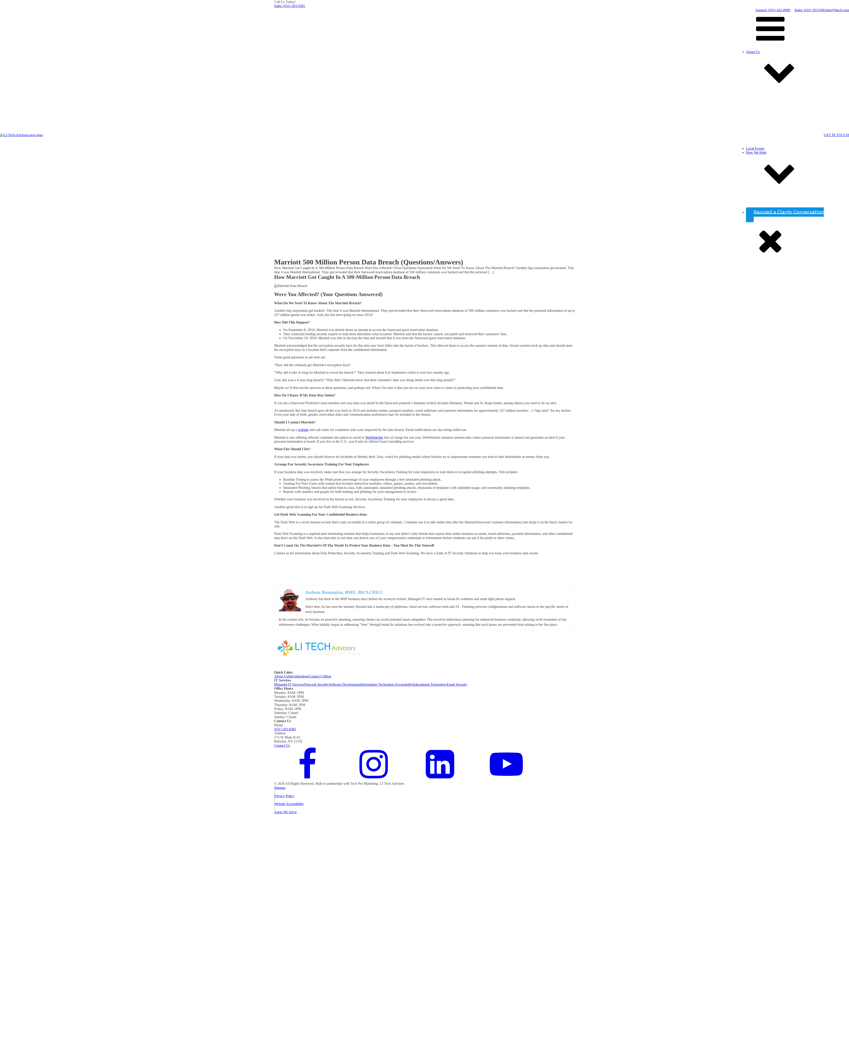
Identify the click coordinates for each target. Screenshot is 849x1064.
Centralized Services (747, 207)
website (303, 430)
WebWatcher (374, 437)
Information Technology (378, 684)
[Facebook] (307, 779)
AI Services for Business (750, 191)
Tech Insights (742, 90)
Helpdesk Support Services (752, 203)
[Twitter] (373, 779)
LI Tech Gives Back (747, 140)
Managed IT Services (289, 684)
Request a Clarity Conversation (789, 212)
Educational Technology (430, 684)
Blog (327, 676)
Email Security (457, 684)
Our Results (741, 98)
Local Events (755, 148)
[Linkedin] (440, 779)
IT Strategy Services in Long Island (757, 195)
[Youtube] (506, 779)
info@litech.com (837, 10)
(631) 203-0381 (285, 729)
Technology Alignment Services (755, 199)
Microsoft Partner (745, 144)
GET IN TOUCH (836, 135)
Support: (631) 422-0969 (772, 10)
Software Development (345, 684)
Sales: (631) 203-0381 (289, 6)
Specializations (298, 676)
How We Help (756, 152)
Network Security (316, 684)
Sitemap (279, 788)
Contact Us (316, 676)
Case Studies (728, 136)
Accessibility (404, 684)
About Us (753, 52)
